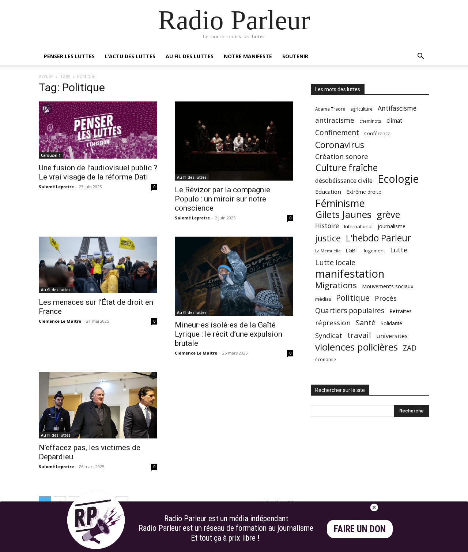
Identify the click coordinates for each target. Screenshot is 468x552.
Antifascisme (397, 108)
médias (323, 299)
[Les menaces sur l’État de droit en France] (98, 265)
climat (394, 121)
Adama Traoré (330, 109)
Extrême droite (363, 191)
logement (374, 250)
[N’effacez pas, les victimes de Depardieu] (98, 405)
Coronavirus (339, 145)
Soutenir (295, 56)
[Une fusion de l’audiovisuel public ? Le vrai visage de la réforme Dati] (98, 130)
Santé (365, 322)
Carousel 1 (51, 155)
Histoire (327, 226)
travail (359, 335)
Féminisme (340, 203)
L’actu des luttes (130, 56)
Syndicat (328, 335)
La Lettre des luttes (409, 545)
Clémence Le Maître (60, 321)
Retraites (400, 311)
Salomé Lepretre (56, 186)
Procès (386, 298)
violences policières (356, 347)
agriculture (361, 109)
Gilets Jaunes (343, 214)
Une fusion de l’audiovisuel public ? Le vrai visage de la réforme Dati (98, 172)
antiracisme (334, 120)
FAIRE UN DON (360, 529)
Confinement (337, 132)
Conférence (377, 133)
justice (328, 238)
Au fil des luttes (190, 56)
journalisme (391, 226)
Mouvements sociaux (388, 286)
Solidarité (391, 323)
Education (328, 191)
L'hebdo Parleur (378, 238)
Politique (353, 297)
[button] (420, 56)
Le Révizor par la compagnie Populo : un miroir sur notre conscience (222, 198)
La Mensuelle (328, 250)
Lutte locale (335, 262)
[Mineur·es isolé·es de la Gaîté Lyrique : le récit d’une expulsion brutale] (234, 276)
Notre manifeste (248, 56)
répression (333, 323)
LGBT (352, 250)
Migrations (336, 285)
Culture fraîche (346, 167)
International (358, 226)
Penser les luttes (69, 56)
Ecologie (398, 179)
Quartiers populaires (349, 310)
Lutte (399, 249)
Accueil (46, 76)
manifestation (349, 274)
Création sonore (341, 156)
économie (325, 359)
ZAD (409, 348)
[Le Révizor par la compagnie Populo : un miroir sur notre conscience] (234, 141)
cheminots (370, 121)
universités (392, 336)
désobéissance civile (344, 180)
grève (388, 214)
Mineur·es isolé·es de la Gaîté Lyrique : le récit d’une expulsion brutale (228, 334)
